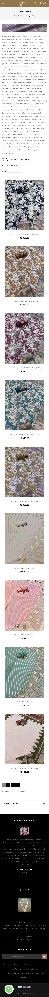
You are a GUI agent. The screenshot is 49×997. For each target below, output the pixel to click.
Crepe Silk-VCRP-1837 (24, 701)
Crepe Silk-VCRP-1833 (24, 568)
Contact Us (29, 965)
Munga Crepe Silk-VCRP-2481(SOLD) (24, 234)
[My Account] (40, 3)
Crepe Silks (31, 16)
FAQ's (14, 969)
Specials (17, 965)
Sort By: (5, 165)
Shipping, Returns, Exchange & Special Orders (24, 973)
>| (17, 785)
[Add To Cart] (44, 195)
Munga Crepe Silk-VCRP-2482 (24, 301)
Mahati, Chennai (24, 870)
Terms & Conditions (28, 969)
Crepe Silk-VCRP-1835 (24, 635)
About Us (41, 965)
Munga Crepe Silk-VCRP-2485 (24, 501)
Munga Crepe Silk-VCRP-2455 (24, 768)
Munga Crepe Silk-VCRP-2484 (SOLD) (24, 434)
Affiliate (7, 965)
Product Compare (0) (20, 159)
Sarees (21, 16)
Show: (4, 171)
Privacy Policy (25, 978)
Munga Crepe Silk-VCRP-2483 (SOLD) (24, 368)
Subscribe (44, 956)
